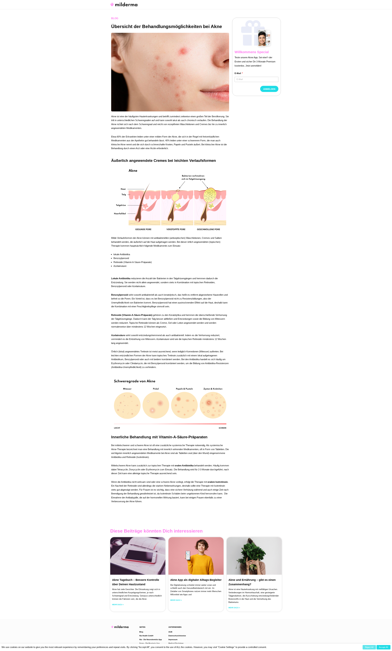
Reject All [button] (369, 647)
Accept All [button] (383, 647)
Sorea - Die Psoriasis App (149, 643)
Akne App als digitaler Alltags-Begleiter (196, 579)
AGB (170, 632)
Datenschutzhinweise (177, 636)
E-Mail (238, 73)
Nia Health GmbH (146, 636)
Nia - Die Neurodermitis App (150, 639)
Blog (114, 18)
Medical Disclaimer (175, 643)
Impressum (172, 639)
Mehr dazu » (118, 604)
